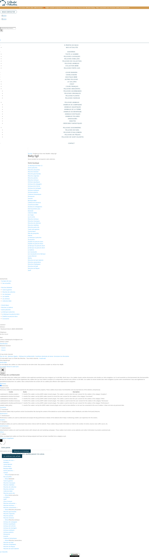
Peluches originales (72, 93)
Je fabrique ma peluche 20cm (36, 246)
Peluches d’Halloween (73, 132)
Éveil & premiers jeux (34, 209)
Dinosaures (72, 118)
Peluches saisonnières (72, 127)
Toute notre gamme (33, 229)
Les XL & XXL (31, 217)
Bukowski (71, 52)
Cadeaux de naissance (34, 202)
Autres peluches (71, 79)
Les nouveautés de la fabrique (36, 254)
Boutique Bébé (71, 77)
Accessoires (31, 239)
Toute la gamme (71, 54)
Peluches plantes (73, 96)
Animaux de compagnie (72, 105)
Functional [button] (3, 407)
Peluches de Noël (72, 130)
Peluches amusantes (72, 89)
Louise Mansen (71, 72)
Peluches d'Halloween (34, 264)
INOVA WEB (3, 362)
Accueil (30, 153)
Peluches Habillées (72, 59)
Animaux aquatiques (72, 107)
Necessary (5, 385)
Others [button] (2, 432)
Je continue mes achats (12, 456)
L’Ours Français (72, 86)
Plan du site (3, 356)
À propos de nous (9, 460)
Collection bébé (72, 66)
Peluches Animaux (72, 63)
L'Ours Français (7, 501)
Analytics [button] (2, 420)
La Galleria (72, 82)
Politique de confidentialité (26, 356)
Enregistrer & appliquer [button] (7, 438)
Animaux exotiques (72, 114)
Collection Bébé (32, 213)
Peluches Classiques (72, 56)
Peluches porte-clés (72, 68)
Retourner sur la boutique (21, 451)
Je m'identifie (4, 552)
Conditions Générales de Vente (44, 356)
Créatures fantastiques (72, 123)
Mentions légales (13, 356)
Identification (4, 343)
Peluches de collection (71, 61)
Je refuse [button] (7, 366)
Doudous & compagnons (35, 206)
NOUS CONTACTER (8, 12)
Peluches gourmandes (73, 91)
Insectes (72, 121)
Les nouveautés (32, 252)
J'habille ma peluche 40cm (35, 243)
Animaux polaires (72, 116)
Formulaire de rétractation (61, 356)
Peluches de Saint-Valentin (72, 137)
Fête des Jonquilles (33, 233)
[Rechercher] (1, 30)
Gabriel (30, 235)
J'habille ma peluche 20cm (35, 241)
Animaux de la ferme (72, 109)
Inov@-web (42, 358)
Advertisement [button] (4, 426)
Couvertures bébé (33, 204)
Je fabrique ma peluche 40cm (36, 248)
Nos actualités (72, 47)
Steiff (72, 84)
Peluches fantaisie (72, 98)
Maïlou (30, 258)
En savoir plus (15, 366)
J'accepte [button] (2, 366)
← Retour (6, 474)
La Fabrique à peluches (34, 237)
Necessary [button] (3, 383)
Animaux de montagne (73, 112)
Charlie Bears (71, 75)
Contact (71, 143)
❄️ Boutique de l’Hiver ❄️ (35, 165)
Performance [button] (3, 413)
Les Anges (31, 215)
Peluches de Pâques (72, 134)
